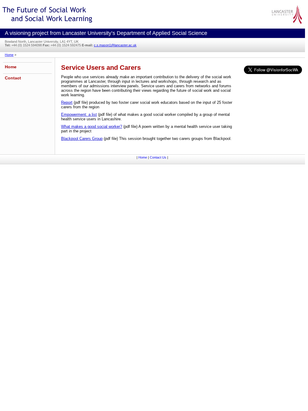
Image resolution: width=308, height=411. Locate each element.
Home (9, 55)
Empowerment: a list (79, 114)
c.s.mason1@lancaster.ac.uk (115, 45)
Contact (13, 78)
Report (66, 102)
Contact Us (158, 157)
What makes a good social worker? (91, 126)
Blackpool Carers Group (82, 138)
